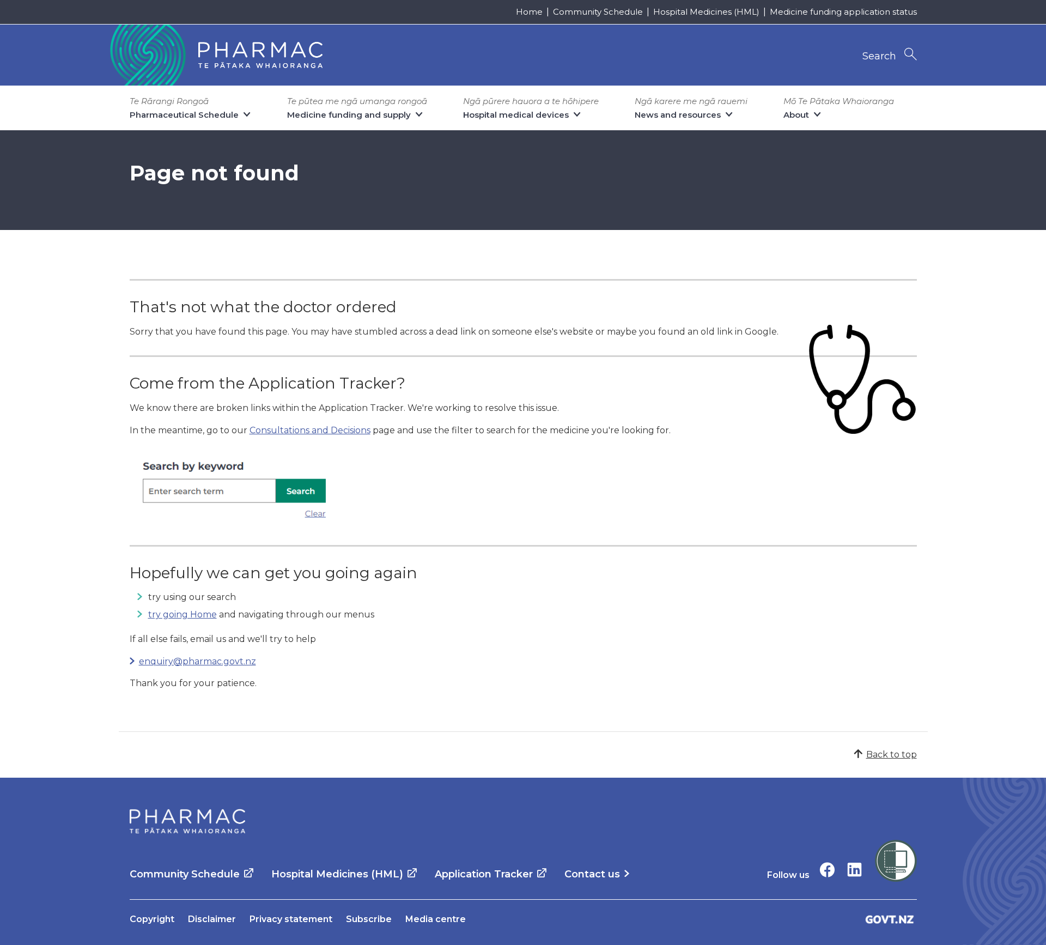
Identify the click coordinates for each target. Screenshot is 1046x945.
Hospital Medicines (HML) (706, 12)
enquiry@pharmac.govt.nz (197, 661)
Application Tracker (484, 874)
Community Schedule (598, 12)
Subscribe (369, 919)
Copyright (152, 919)
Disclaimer (212, 919)
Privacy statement (291, 919)
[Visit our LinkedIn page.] (854, 869)
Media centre (435, 919)
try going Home (182, 614)
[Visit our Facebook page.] (827, 869)
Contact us (592, 874)
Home (529, 12)
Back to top (891, 754)
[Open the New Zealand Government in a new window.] (889, 919)
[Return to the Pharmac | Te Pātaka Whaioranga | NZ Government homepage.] (215, 55)
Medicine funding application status (843, 12)
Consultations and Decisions (310, 430)
